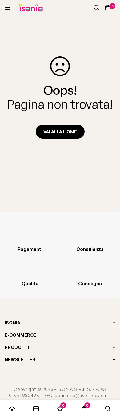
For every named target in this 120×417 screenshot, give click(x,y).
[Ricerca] (96, 8)
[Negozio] (36, 408)
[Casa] (12, 408)
